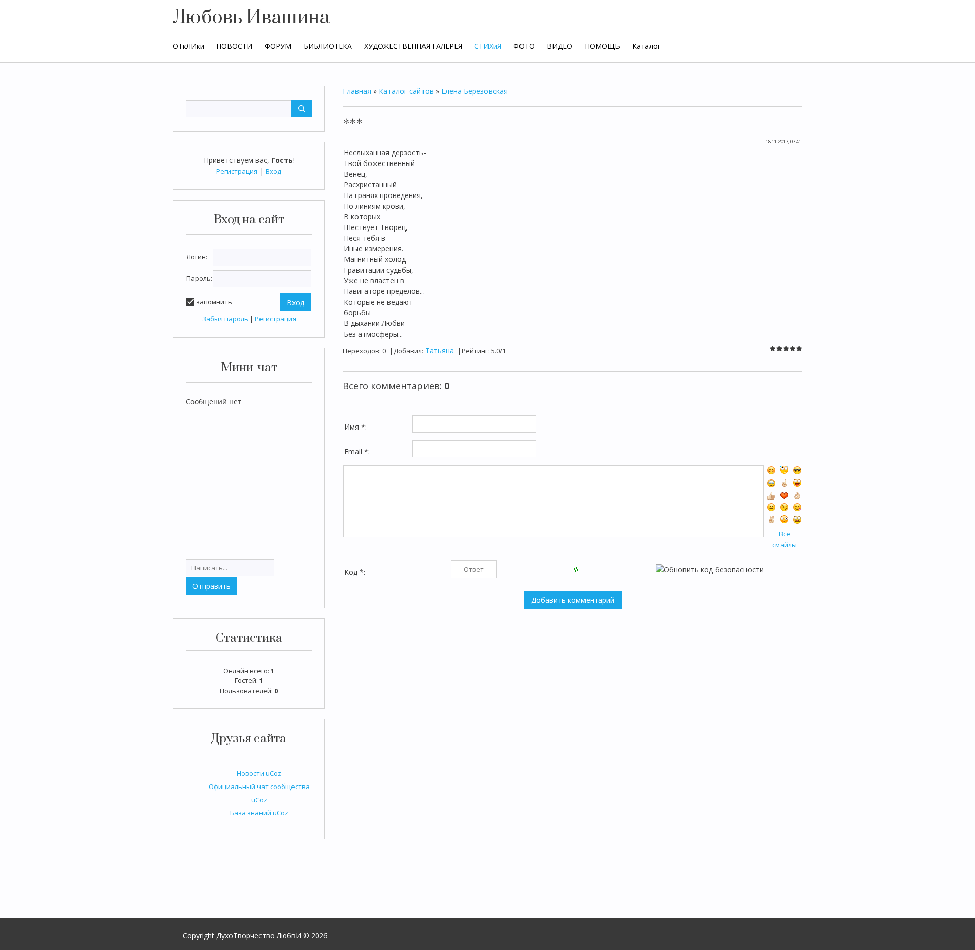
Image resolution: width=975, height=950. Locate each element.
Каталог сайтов (406, 91)
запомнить (214, 301)
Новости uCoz (259, 773)
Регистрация (236, 171)
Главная (357, 91)
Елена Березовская (474, 91)
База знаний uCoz (259, 812)
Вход (273, 171)
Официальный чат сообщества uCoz (259, 793)
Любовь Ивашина (251, 18)
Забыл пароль (225, 318)
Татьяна (439, 350)
